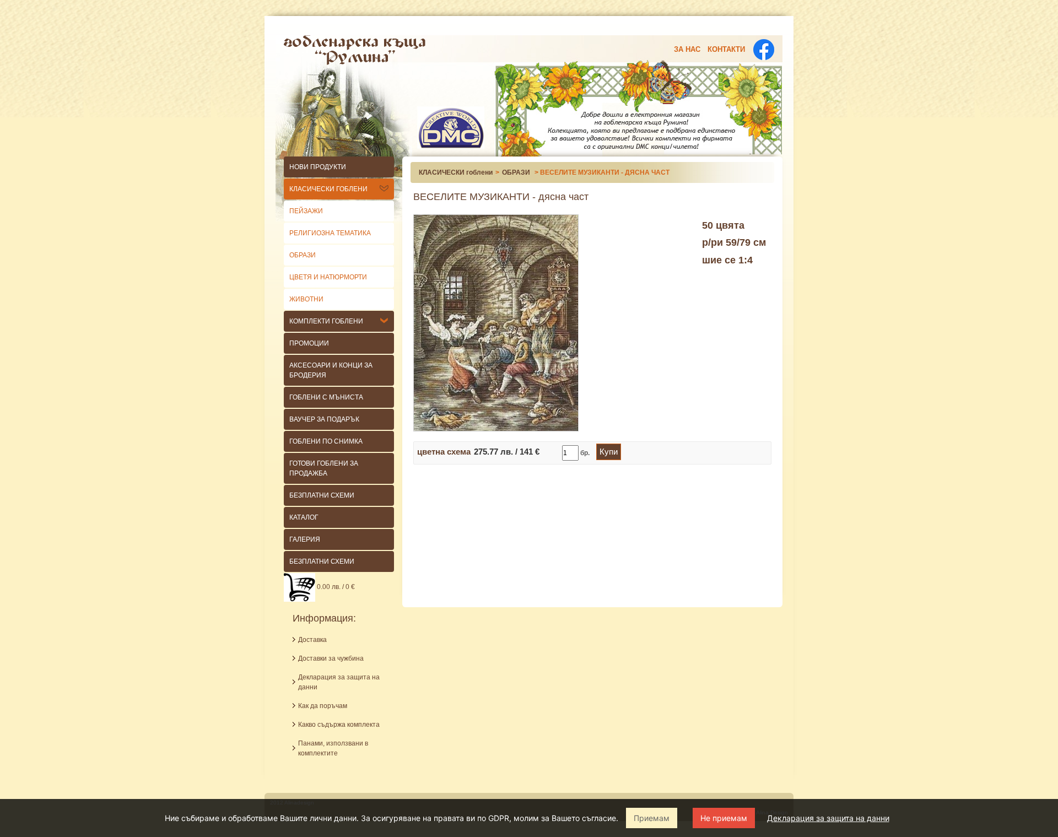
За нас (687, 49)
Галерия (304, 539)
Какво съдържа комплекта (339, 724)
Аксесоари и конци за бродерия (331, 370)
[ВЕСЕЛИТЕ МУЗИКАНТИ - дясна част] (496, 322)
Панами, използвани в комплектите (333, 748)
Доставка (312, 640)
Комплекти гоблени (326, 321)
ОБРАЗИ (302, 255)
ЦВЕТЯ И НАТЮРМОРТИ (328, 277)
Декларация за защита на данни (828, 818)
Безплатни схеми (321, 561)
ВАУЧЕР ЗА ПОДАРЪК (324, 419)
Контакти (726, 49)
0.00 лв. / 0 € (335, 587)
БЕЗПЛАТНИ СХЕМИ (321, 495)
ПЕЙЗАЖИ (306, 211)
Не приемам (723, 818)
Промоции (309, 343)
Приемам (652, 818)
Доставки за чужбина (331, 658)
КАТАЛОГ (304, 517)
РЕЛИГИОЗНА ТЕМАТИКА (330, 233)
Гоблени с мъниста (326, 397)
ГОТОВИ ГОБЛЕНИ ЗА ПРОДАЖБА (323, 468)
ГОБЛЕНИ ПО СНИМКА (326, 441)
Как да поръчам (322, 706)
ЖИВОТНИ (306, 299)
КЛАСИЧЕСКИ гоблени (328, 189)
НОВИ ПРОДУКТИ (317, 167)
